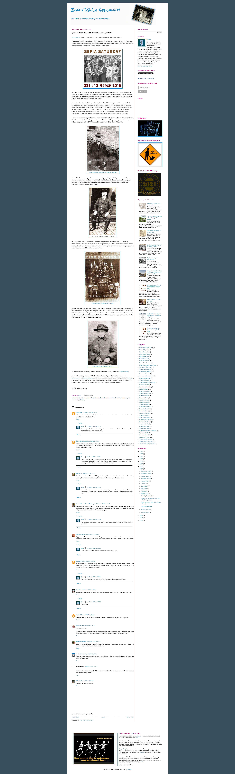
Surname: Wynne (125, 398)
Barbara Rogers (81, 641)
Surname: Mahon (144, 417)
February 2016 (145, 509)
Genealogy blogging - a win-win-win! (154, 231)
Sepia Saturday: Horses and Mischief (154, 258)
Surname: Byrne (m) (145, 369)
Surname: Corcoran (145, 378)
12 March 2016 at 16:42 (103, 504)
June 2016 (144, 486)
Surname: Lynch (144, 415)
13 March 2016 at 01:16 (87, 615)
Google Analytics (123, 749)
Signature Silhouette (145, 367)
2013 (141, 520)
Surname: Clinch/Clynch (146, 376)
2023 (141, 451)
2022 (141, 454)
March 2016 (145, 493)
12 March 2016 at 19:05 (94, 457)
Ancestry (130, 378)
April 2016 (144, 491)
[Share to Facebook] (91, 395)
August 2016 (145, 481)
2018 (141, 464)
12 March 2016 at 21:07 (89, 590)
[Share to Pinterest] (92, 395)
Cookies (142, 752)
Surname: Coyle (144, 380)
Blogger (139, 736)
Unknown (79, 412)
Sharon (78, 625)
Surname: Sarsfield (144, 435)
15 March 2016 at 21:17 (91, 666)
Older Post (130, 717)
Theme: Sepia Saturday (79, 399)
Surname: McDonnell (145, 419)
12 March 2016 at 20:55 (88, 561)
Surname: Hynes (144, 404)
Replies (80, 423)
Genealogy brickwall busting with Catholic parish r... (150, 499)
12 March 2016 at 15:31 (88, 473)
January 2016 (145, 512)
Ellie (77, 681)
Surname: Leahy (144, 411)
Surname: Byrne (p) (145, 371)
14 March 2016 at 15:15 (93, 641)
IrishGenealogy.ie (88, 378)
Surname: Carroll (99, 398)
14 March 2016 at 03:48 (88, 625)
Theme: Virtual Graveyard (146, 443)
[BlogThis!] (87, 395)
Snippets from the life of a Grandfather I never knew (154, 286)
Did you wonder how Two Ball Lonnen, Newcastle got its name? (154, 272)
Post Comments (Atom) (86, 720)
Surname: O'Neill (144, 428)
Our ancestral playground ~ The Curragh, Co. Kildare (154, 218)
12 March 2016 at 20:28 (94, 519)
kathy (78, 615)
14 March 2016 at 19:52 (94, 602)
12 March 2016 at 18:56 (94, 426)
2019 (141, 461)
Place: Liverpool (144, 356)
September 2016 (146, 478)
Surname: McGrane (145, 422)
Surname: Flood (144, 400)
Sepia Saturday (76, 37)
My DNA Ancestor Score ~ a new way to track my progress (154, 315)
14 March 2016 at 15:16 (90, 654)
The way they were (146, 506)
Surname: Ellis (143, 398)
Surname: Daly (143, 389)
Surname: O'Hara (144, 426)
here (137, 737)
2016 (141, 469)
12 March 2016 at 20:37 (93, 534)
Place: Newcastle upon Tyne (86, 398)
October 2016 (145, 476)
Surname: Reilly (144, 433)
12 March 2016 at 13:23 (90, 412)
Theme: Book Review (145, 439)
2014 (141, 517)
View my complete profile (145, 66)
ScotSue (78, 590)
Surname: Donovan (145, 393)
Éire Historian (80, 441)
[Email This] (85, 395)
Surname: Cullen (144, 384)
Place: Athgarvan (144, 349)
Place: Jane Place (144, 354)
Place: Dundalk (143, 352)
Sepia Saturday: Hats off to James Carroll (154, 245)
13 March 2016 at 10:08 (94, 548)
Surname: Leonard (144, 413)
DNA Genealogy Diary (145, 347)
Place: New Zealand (145, 363)
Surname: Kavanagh (145, 406)
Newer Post (75, 717)
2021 (141, 456)
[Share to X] (89, 395)
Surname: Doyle (144, 395)
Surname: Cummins (145, 387)
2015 (141, 515)
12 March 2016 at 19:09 (94, 487)
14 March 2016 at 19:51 (94, 577)
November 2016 (146, 473)
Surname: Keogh (144, 408)
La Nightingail (80, 534)
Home (103, 717)
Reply (77, 419)
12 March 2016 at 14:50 (92, 441)
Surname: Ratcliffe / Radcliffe (112, 398)
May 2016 (144, 488)
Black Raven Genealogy (95, 10)
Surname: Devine (144, 391)
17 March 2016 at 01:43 (86, 681)
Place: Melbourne (144, 360)
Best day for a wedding (147, 496)
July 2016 (144, 483)
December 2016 (146, 471)
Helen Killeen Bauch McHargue (86, 504)
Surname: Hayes (144, 402)
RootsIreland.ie (76, 378)
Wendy (78, 473)
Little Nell (79, 654)
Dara (82, 426)
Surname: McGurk (144, 424)
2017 (141, 466)
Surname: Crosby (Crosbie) (147, 382)
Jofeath (78, 561)
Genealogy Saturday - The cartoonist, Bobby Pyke (153, 330)
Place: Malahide (144, 358)
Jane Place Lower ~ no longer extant (153, 204)
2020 (141, 459)
